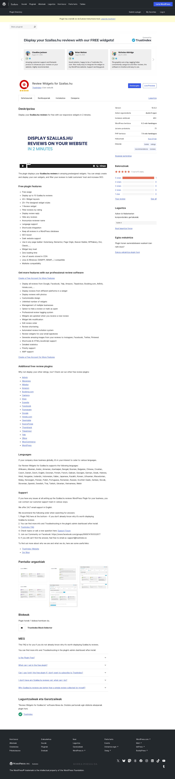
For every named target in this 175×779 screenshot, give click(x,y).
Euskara (35, 764)
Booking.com (28, 392)
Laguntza (152, 98)
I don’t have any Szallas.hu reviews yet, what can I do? (42, 680)
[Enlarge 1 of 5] (44, 569)
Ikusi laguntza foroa (123, 228)
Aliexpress (26, 381)
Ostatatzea (14, 747)
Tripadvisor (27, 431)
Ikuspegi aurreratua (123, 156)
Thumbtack (27, 427)
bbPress (140, 747)
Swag (108, 751)
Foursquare (27, 409)
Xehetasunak (26, 98)
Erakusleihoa (46, 739)
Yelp (24, 434)
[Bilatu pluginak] (34, 26)
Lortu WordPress (163, 4)
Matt (139, 743)
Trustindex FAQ (27, 527)
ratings (153, 144)
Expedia (25, 402)
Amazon (25, 388)
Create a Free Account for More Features (36, 278)
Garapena (75, 98)
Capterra (26, 395)
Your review (120, 199)
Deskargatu (134, 86)
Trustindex (36, 87)
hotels (146, 144)
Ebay (24, 399)
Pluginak (44, 747)
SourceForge (27, 424)
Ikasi (74, 739)
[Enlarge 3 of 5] (74, 569)
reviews (153, 149)
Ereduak (44, 751)
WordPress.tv (79, 751)
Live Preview (149, 86)
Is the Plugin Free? (26, 658)
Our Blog (26, 552)
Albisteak (13, 743)
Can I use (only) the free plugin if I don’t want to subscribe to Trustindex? (50, 673)
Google (25, 413)
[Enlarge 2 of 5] (44, 587)
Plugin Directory (16, 12)
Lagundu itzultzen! (108, 19)
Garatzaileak (78, 747)
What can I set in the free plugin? (32, 665)
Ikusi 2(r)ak (152, 139)
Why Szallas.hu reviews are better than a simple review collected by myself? (51, 688)
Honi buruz (14, 739)
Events (107, 743)
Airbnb (25, 377)
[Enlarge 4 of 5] (74, 587)
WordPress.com (143, 739)
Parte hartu (109, 739)
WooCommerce (28, 442)
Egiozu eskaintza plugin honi (127, 252)
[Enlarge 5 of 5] (105, 569)
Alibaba (25, 384)
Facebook (26, 406)
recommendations (141, 149)
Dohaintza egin (111, 747)
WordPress (27, 445)
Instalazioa (60, 98)
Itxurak (44, 743)
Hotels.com (27, 417)
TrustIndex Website (30, 549)
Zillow (24, 438)
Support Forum (64, 531)
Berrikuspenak (44, 98)
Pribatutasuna (15, 751)
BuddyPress (142, 751)
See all (154, 199)
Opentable (26, 420)
